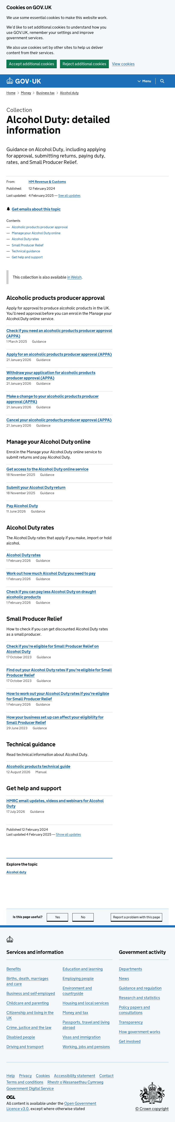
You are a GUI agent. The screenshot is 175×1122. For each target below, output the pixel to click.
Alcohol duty (69, 93)
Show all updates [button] (68, 834)
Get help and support (27, 257)
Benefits (13, 968)
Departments (130, 968)
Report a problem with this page (136, 917)
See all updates (69, 195)
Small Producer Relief (27, 245)
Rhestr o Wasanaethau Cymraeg (75, 1082)
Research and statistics (139, 997)
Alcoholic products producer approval (40, 227)
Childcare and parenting (27, 1003)
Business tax (45, 93)
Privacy (25, 1075)
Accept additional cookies (31, 63)
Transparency (131, 1022)
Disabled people (20, 1037)
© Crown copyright (152, 1108)
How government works (139, 1031)
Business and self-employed (30, 993)
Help (10, 1075)
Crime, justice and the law (28, 1027)
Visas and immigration (82, 1037)
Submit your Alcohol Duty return (36, 487)
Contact (106, 1075)
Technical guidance (26, 251)
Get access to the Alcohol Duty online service (47, 469)
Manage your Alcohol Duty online (36, 233)
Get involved (130, 1041)
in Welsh (74, 277)
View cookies (123, 64)
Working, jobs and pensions (86, 1046)
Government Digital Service (30, 1088)
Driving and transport (25, 1046)
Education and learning (83, 968)
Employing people (78, 978)
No (87, 917)
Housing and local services (86, 1003)
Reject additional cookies (84, 63)
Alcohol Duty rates (25, 239)
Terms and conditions (24, 1082)
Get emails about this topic (36, 209)
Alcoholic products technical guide (38, 766)
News (124, 978)
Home (10, 93)
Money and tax (75, 1012)
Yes (61, 917)
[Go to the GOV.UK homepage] (23, 81)
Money (26, 93)
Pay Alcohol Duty (22, 505)
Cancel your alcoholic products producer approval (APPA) (59, 419)
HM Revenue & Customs (47, 182)
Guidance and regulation (140, 988)
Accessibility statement (74, 1075)
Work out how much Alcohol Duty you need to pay (50, 573)
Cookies (43, 1075)
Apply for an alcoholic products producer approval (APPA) (59, 354)
